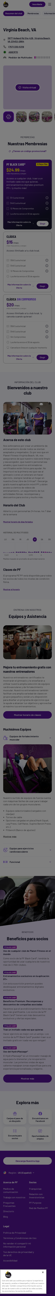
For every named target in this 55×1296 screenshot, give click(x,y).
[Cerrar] (43, 1272)
